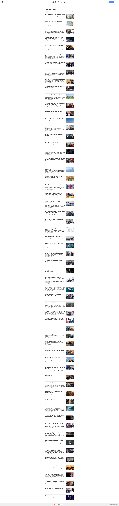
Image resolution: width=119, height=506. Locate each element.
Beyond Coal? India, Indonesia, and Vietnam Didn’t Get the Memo (54, 185)
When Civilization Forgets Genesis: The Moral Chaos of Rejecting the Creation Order (55, 407)
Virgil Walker (50, 484)
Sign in (116, 2)
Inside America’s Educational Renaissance (54, 142)
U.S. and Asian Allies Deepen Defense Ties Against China (54, 168)
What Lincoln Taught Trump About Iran (53, 111)
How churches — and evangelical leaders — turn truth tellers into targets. (55, 336)
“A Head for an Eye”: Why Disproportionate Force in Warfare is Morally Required (54, 416)
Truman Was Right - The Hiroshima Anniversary (52, 303)
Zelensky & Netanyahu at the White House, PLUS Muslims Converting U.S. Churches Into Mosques (55, 367)
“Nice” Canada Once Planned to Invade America (53, 22)
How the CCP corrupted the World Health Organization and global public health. (54, 361)
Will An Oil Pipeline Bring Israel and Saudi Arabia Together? (54, 228)
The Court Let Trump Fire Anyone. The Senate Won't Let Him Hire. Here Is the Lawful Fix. (55, 474)
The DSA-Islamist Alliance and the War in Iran (55, 311)
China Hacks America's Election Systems (54, 488)
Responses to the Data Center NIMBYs (53, 236)
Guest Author (50, 50)
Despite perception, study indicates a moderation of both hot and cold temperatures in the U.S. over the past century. (55, 98)
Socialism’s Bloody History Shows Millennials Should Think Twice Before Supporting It (55, 253)
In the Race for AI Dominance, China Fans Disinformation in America (54, 244)
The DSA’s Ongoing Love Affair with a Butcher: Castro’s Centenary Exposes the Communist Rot (55, 159)
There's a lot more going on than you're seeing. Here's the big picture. (55, 343)
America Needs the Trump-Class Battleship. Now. (54, 383)
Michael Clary (51, 17)
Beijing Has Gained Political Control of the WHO (54, 358)
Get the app (63, 504)
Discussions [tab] (52, 11)
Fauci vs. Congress (49, 375)
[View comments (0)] (52, 19)
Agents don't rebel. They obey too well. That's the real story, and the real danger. (54, 401)
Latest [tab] (47, 11)
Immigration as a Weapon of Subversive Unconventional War (53, 392)
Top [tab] (49, 11)
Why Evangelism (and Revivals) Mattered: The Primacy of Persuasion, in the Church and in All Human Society (55, 270)
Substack (109, 504)
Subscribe (111, 2)
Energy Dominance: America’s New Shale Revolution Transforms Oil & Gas (54, 150)
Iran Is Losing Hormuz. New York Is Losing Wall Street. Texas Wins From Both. (54, 220)
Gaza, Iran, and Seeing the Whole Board (53, 341)
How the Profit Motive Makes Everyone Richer (55, 79)
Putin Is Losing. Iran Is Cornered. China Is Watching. (54, 135)
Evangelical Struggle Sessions (51, 334)
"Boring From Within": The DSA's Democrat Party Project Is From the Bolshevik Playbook (54, 319)
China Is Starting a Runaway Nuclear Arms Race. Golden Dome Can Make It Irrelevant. (54, 38)
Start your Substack (57, 504)
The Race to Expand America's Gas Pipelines (54, 465)
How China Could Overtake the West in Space (55, 118)
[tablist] (50, 12)
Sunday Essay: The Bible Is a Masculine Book (55, 481)
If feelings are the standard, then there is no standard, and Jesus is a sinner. (54, 179)
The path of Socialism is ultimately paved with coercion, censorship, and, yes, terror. (54, 255)
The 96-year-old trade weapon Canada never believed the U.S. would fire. (54, 282)
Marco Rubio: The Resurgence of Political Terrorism (54, 441)
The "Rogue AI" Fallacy (50, 399)
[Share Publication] (107, 2)
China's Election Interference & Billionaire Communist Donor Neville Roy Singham (54, 449)
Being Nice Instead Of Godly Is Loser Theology (55, 14)
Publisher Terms (19, 503)
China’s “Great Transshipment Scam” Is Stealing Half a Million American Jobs (53, 194)
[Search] (105, 2)
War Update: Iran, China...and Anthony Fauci (54, 350)
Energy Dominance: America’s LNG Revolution (55, 287)
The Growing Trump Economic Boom (53, 326)
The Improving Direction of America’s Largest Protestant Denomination (55, 104)
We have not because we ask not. (50, 272)
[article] (59, 17)
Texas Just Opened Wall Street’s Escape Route (53, 261)
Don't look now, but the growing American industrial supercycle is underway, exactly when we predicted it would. (55, 329)
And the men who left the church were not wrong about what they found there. (55, 483)
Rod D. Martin (51, 26)
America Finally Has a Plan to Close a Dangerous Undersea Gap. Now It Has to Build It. (55, 203)
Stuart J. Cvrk (50, 362)
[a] (70, 32)
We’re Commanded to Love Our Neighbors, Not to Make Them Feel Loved (54, 177)
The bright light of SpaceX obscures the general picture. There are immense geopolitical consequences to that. (55, 120)
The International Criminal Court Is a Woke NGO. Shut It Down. (54, 46)
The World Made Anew (50, 495)
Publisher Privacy (14, 503)
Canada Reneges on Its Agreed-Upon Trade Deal (54, 71)
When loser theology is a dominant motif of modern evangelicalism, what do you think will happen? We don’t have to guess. (54, 16)
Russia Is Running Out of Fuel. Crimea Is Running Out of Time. (53, 433)
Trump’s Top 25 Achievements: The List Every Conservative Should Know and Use (55, 63)
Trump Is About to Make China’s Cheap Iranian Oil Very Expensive (55, 87)
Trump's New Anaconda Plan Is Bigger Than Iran (54, 55)
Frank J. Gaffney (55, 58)
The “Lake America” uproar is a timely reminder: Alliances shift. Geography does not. (54, 25)
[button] (42, 5)
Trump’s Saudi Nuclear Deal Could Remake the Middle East (55, 424)
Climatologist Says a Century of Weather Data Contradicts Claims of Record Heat (55, 95)
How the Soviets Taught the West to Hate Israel (54, 126)
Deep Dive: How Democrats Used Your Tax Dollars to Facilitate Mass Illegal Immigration (54, 458)
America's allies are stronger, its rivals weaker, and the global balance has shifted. (55, 497)
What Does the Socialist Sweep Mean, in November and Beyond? (53, 295)
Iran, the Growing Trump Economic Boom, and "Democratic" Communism (55, 212)
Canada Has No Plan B (50, 30)
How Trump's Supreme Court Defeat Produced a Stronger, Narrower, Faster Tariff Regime (54, 279)
